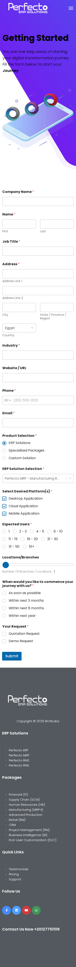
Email (8, 413)
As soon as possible (25, 593)
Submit (11, 656)
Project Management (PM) (29, 830)
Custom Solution (22, 458)
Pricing (14, 874)
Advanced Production (25, 814)
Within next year (22, 616)
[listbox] (38, 478)
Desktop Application (26, 498)
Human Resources (23, 804)
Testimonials (18, 869)
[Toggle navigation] (70, 8)
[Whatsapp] (36, 910)
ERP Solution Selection (23, 469)
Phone (9, 391)
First (5, 231)
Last (43, 231)
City (5, 315)
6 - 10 (58, 531)
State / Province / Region (53, 316)
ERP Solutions (19, 443)
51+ (31, 547)
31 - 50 (14, 547)
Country (8, 335)
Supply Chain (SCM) (25, 799)
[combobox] (7, 400)
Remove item (66, 478)
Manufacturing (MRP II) (26, 809)
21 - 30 (52, 539)
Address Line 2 (12, 298)
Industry (11, 345)
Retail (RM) (17, 820)
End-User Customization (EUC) (32, 840)
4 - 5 (40, 531)
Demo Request (21, 641)
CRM (12, 825)
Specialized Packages (26, 450)
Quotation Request (24, 634)
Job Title (11, 241)
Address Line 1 (12, 281)
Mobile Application (24, 513)
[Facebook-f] (6, 910)
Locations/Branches (20, 557)
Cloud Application (23, 506)
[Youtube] (26, 910)
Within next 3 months (26, 600)
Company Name (18, 192)
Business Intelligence (25, 835)
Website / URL (14, 368)
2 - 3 (23, 531)
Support (15, 879)
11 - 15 (13, 539)
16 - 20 (32, 539)
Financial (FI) (18, 794)
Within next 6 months (26, 608)
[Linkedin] (16, 910)
